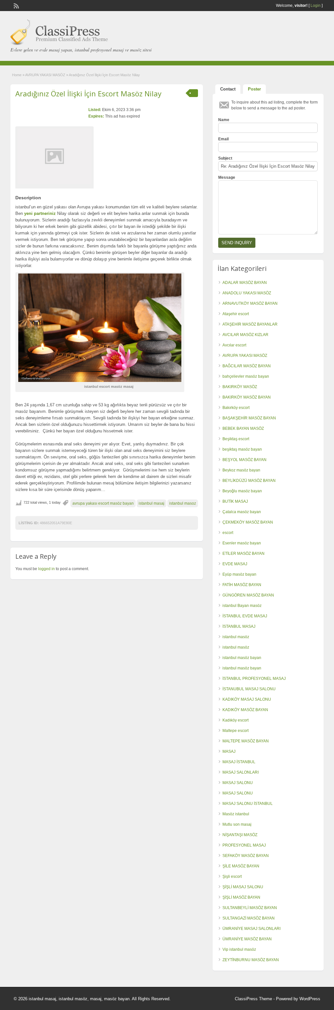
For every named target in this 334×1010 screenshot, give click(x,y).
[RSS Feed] (15, 5)
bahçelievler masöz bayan (245, 376)
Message (226, 177)
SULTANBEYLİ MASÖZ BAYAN (249, 907)
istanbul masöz (235, 637)
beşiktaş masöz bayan (242, 449)
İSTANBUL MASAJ (238, 626)
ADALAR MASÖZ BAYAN (244, 282)
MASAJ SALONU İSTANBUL (247, 803)
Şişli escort (232, 876)
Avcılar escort (234, 345)
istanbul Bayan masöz (242, 605)
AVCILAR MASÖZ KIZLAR (245, 334)
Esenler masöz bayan (241, 543)
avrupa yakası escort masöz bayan (103, 503)
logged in (46, 569)
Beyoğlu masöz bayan (242, 491)
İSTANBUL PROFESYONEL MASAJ (254, 678)
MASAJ (228, 751)
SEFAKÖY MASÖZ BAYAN (245, 855)
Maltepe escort (235, 730)
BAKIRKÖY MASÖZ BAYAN (246, 397)
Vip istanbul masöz (239, 949)
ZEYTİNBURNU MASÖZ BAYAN (250, 960)
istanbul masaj (151, 503)
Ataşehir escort (235, 314)
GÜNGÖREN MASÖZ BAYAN (248, 595)
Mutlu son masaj (236, 824)
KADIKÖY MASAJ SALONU (246, 699)
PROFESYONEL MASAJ (244, 845)
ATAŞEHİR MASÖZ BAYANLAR (250, 324)
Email (223, 139)
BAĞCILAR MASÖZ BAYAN (246, 366)
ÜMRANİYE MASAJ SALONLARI (251, 928)
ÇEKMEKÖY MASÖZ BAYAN (247, 522)
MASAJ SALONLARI (240, 772)
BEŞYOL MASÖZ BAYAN (244, 459)
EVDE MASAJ (234, 564)
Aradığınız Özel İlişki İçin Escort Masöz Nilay (88, 93)
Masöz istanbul (235, 814)
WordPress (309, 998)
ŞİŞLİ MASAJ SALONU (242, 887)
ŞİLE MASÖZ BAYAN (240, 866)
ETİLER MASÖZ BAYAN (243, 553)
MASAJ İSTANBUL (238, 762)
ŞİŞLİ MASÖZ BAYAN (241, 897)
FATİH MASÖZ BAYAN (241, 584)
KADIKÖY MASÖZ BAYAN (245, 710)
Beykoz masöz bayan (241, 470)
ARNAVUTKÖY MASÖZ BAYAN (250, 303)
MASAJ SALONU (237, 782)
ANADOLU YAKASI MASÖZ (246, 293)
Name (223, 120)
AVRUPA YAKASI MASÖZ (45, 75)
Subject (225, 158)
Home (17, 75)
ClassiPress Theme (253, 998)
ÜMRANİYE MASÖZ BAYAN (247, 939)
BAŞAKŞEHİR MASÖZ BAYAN (249, 418)
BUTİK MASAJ (235, 501)
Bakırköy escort (236, 407)
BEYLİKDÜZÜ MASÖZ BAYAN (249, 480)
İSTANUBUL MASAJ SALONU (249, 689)
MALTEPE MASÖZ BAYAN (245, 741)
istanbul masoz (182, 503)
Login (316, 5)
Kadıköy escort (235, 720)
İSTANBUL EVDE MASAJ (244, 616)
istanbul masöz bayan (241, 657)
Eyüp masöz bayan (239, 574)
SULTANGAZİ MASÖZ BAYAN (248, 918)
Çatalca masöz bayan (241, 512)
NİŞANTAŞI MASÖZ (239, 835)
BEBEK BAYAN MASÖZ (243, 428)
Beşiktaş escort (235, 439)
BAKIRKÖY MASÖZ (239, 387)
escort (227, 532)
